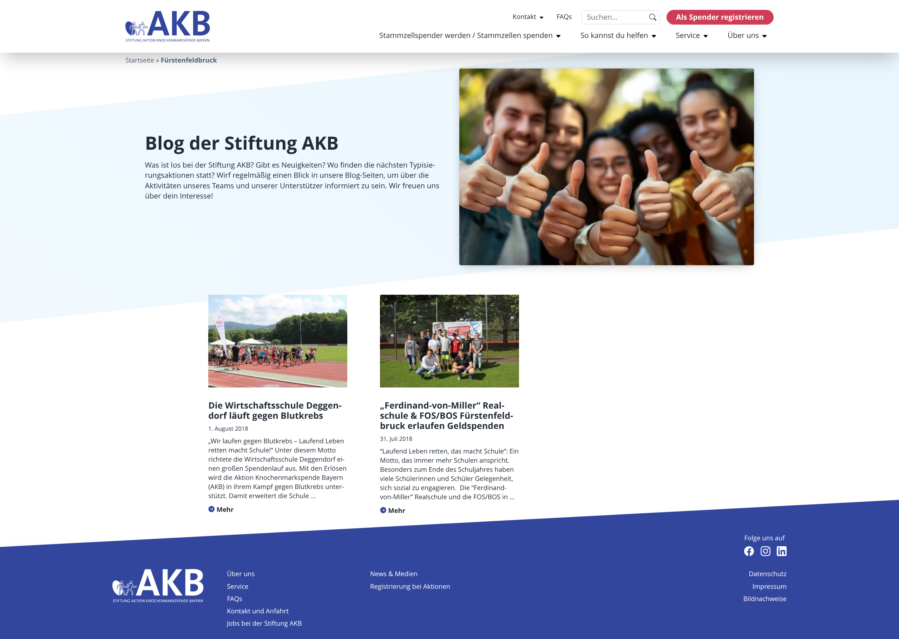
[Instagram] (765, 551)
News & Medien (394, 574)
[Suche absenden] (653, 17)
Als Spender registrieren (720, 17)
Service (688, 35)
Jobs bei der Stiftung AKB (264, 623)
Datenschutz (768, 574)
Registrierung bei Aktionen (410, 586)
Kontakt (524, 17)
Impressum (769, 586)
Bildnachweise (765, 599)
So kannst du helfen (614, 35)
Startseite (139, 60)
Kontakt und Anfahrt (258, 611)
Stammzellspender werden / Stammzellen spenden (466, 35)
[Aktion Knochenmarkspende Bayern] (167, 26)
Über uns (743, 35)
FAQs (564, 17)
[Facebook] (749, 551)
